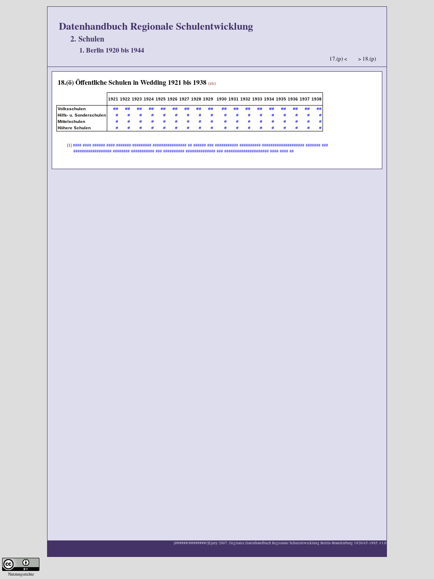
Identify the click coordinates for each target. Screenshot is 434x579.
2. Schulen (87, 38)
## (115, 108)
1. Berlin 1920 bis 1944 (111, 50)
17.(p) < (338, 58)
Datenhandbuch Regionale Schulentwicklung (156, 25)
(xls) (212, 83)
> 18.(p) (367, 58)
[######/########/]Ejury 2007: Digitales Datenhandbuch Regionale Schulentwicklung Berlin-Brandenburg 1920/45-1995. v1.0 (280, 543)
